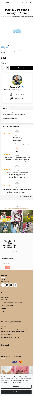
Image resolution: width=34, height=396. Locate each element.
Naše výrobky (5, 297)
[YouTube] (11, 285)
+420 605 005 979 (19, 95)
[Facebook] (3, 285)
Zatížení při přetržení (7, 305)
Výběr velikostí (5, 300)
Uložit (4, 72)
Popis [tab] (5, 109)
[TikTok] (15, 285)
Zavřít (14, 72)
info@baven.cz (19, 99)
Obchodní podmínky (7, 334)
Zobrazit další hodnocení (26, 196)
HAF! (7, 268)
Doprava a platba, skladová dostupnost (12, 331)
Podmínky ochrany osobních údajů (11, 337)
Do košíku (22, 68)
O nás (3, 314)
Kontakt (3, 326)
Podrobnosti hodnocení (27, 17)
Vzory (3, 311)
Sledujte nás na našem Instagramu (17, 208)
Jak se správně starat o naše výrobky (11, 302)
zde (20, 382)
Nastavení (16, 387)
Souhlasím (16, 392)
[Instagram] (7, 285)
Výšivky (3, 308)
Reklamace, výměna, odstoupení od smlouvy (14, 328)
